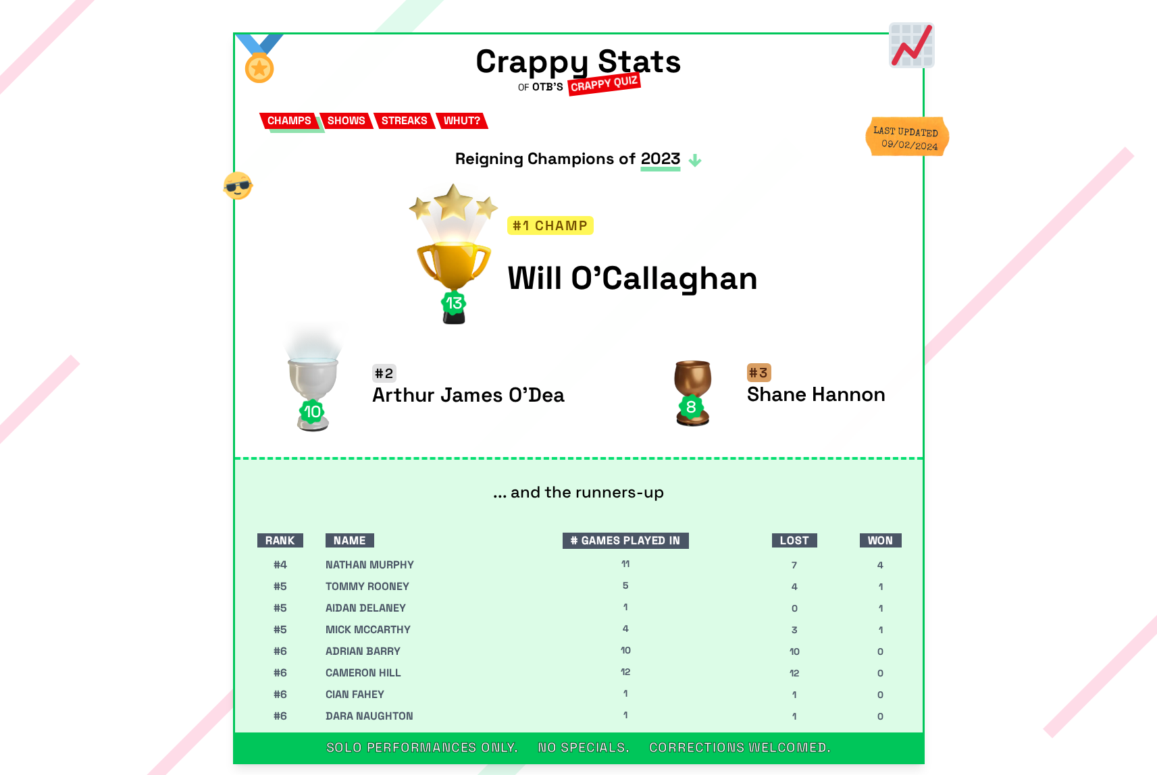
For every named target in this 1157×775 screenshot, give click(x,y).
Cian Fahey (355, 694)
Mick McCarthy (368, 629)
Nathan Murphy (370, 565)
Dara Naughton (369, 716)
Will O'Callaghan (633, 277)
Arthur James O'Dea (468, 394)
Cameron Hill (363, 673)
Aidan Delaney (366, 608)
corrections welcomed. (740, 747)
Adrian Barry (363, 651)
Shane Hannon (816, 394)
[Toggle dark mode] (238, 186)
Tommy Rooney (367, 586)
